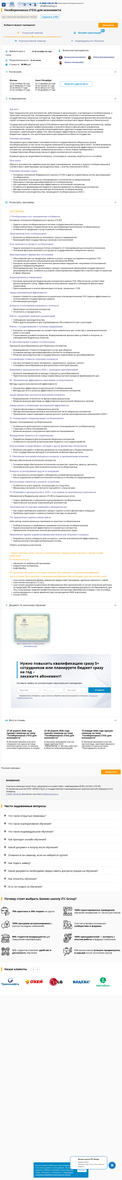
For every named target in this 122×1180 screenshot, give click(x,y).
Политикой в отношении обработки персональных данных (54, 1173)
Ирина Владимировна (103, 57)
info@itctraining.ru (49, 794)
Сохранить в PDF (50, 17)
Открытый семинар (32, 32)
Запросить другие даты (76, 84)
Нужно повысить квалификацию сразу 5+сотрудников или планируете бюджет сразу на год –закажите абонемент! (61, 669)
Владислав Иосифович (75, 57)
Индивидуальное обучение (89, 40)
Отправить (99, 690)
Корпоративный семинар (32, 40)
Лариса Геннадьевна (74, 62)
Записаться (108, 25)
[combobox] (43, 51)
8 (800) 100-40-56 (13, 794)
